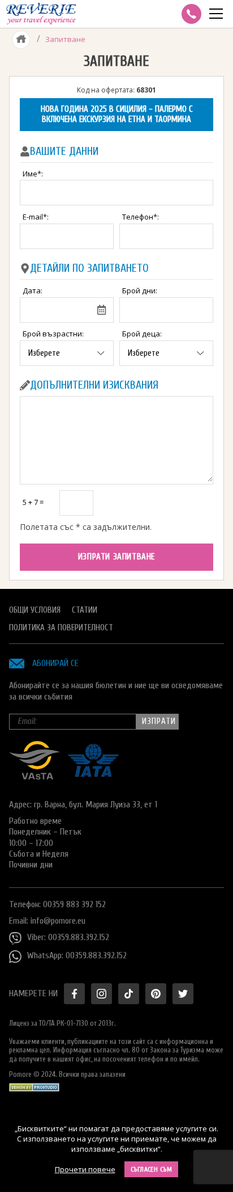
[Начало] (21, 39)
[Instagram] (101, 993)
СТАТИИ (84, 610)
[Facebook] (74, 993)
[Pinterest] (155, 993)
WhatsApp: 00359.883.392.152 (77, 955)
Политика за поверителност (61, 628)
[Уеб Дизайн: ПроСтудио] (34, 1084)
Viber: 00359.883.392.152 (68, 937)
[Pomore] (41, 14)
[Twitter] (182, 993)
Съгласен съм (151, 1169)
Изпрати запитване (116, 557)
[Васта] (34, 777)
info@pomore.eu (58, 921)
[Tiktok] (128, 993)
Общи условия (35, 610)
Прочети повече (85, 1169)
